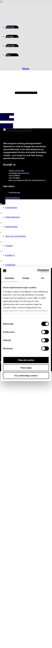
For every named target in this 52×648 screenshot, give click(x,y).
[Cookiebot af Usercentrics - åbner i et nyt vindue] (37, 270)
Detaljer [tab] (26, 278)
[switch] (45, 332)
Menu (25, 68)
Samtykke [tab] (9, 278)
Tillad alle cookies (26, 360)
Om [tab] (42, 278)
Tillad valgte (26, 368)
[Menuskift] (1, 203)
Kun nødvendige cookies (26, 375)
